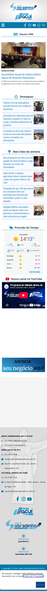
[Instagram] (29, 25)
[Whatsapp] (38, 25)
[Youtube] (34, 25)
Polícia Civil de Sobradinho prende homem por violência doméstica (17, 106)
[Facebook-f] (25, 25)
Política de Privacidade (33, 576)
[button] (3, 25)
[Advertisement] (23, 333)
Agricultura (7, 71)
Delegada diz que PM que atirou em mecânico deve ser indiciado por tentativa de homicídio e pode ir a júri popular (18, 194)
